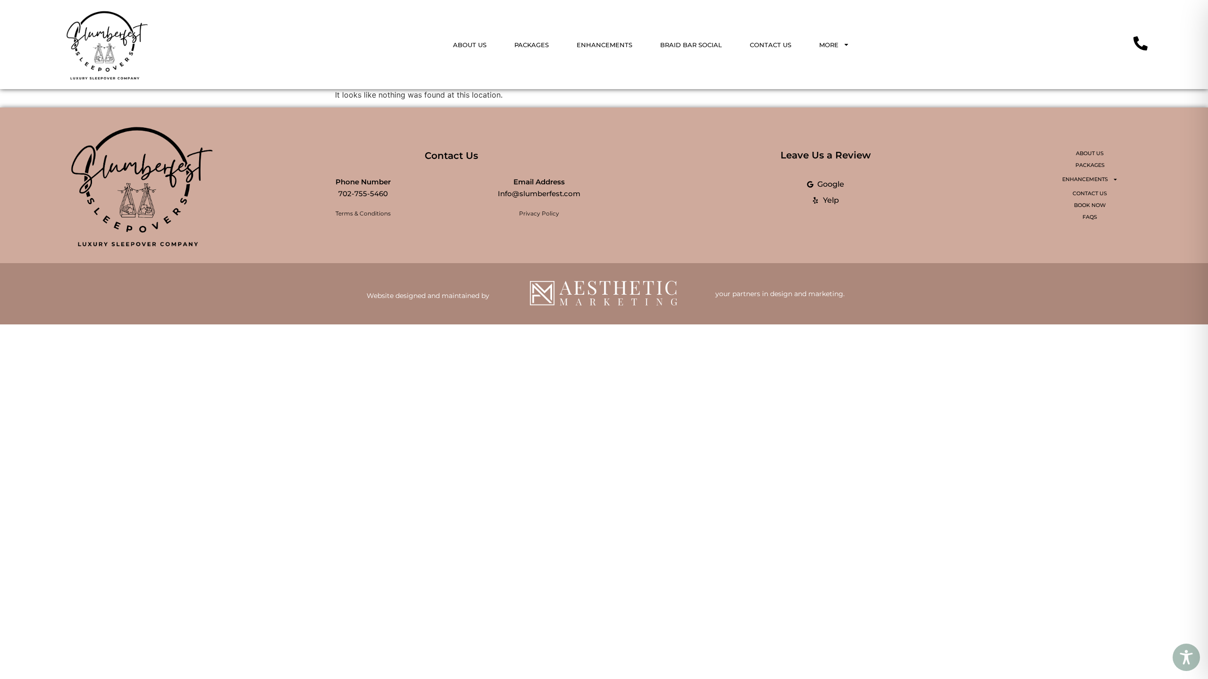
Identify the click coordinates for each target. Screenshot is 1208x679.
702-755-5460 (363, 193)
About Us (470, 45)
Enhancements (604, 45)
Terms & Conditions (363, 213)
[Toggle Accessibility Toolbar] (1186, 657)
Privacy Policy (539, 213)
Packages (531, 45)
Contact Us (770, 45)
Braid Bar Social (691, 45)
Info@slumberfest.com (539, 193)
